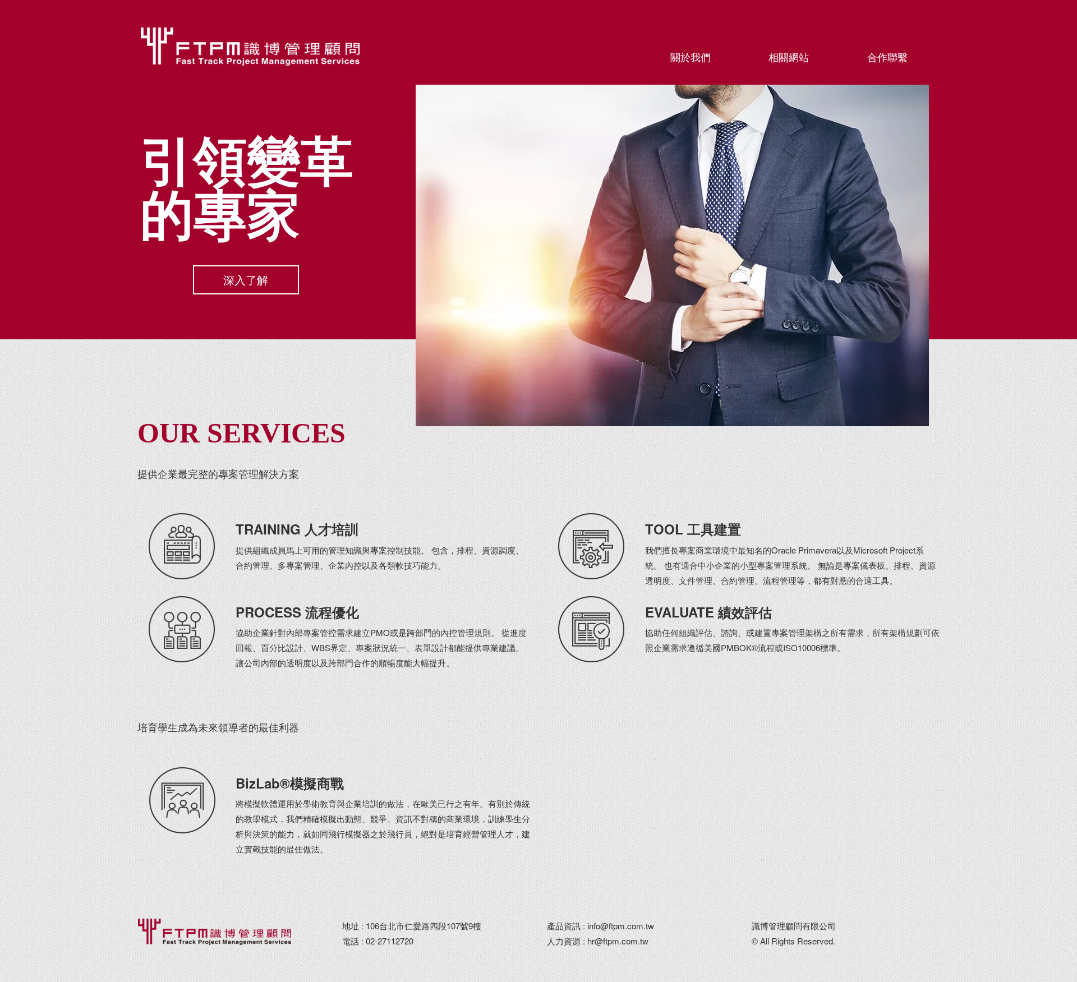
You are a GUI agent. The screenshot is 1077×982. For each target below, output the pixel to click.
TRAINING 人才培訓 (297, 528)
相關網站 (788, 56)
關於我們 (690, 56)
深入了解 (245, 279)
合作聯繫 (887, 56)
